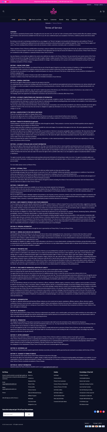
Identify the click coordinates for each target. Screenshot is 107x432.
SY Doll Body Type (84, 401)
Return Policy (31, 384)
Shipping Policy (31, 381)
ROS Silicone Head (84, 404)
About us (30, 375)
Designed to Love (32, 404)
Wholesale (30, 398)
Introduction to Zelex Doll (86, 395)
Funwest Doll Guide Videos (60, 401)
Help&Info (74, 19)
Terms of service (32, 389)
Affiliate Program (32, 395)
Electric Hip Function (85, 381)
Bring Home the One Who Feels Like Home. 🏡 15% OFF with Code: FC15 (53, 1)
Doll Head (56, 375)
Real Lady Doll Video (59, 398)
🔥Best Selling (22, 19)
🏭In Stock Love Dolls (35, 19)
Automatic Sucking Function (86, 384)
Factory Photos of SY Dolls (60, 387)
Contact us (92, 19)
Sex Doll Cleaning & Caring (86, 389)
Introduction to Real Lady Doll (87, 392)
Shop (67, 19)
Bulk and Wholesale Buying (34, 392)
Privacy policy (31, 387)
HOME (13, 19)
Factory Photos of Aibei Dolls (61, 384)
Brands (61, 19)
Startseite (48, 23)
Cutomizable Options (85, 378)
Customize (53, 19)
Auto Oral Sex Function (85, 387)
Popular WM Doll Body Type (86, 398)
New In (46, 19)
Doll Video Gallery (58, 389)
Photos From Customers (60, 381)
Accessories (83, 19)
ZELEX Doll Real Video (59, 395)
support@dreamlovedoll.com (50, 367)
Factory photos (57, 378)
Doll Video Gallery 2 (58, 392)
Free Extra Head (32, 401)
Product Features (84, 375)
